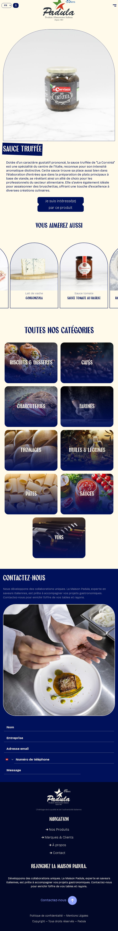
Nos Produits (59, 830)
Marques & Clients (59, 837)
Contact (59, 853)
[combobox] (9, 759)
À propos (59, 845)
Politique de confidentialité (46, 915)
